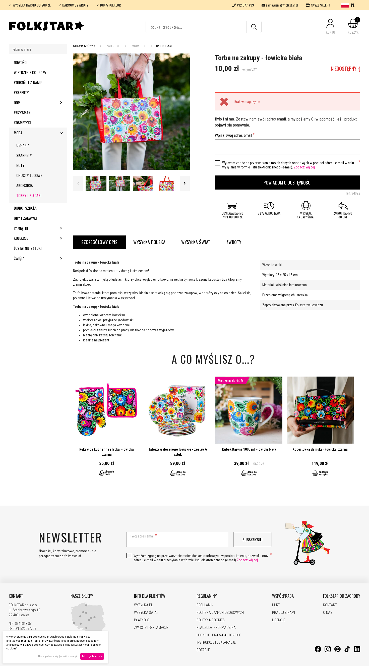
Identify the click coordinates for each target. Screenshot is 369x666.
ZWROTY (233, 242)
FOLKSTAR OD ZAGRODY (341, 595)
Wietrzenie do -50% (30, 72)
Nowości (20, 62)
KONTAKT (16, 595)
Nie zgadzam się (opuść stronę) (57, 656)
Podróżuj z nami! (27, 82)
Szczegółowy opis (99, 242)
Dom (30, 102)
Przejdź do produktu (106, 429)
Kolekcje (34, 238)
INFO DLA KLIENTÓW (149, 595)
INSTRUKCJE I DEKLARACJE (216, 642)
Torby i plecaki (28, 195)
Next (185, 183)
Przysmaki (22, 112)
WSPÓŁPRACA (283, 595)
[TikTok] (347, 651)
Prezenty (21, 92)
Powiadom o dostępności (288, 182)
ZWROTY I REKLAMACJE (151, 628)
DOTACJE (203, 650)
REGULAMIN (205, 605)
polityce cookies (33, 644)
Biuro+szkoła (25, 208)
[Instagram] (328, 651)
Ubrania (23, 145)
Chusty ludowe (29, 175)
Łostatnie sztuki (28, 248)
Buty (20, 165)
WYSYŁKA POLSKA (149, 242)
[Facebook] (318, 651)
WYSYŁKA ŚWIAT (196, 242)
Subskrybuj (252, 539)
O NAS (327, 613)
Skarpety (24, 155)
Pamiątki (34, 228)
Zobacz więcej (304, 167)
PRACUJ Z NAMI (283, 613)
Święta (33, 258)
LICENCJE (278, 620)
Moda (31, 132)
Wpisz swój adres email (233, 135)
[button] (330, 26)
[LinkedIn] (357, 651)
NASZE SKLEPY (320, 5)
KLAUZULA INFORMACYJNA (216, 628)
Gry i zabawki (25, 218)
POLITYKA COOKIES (211, 620)
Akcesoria (24, 185)
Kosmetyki (22, 122)
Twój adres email (142, 536)
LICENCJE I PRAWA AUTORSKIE (219, 635)
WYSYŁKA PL (143, 605)
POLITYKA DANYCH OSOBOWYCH (220, 613)
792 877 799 (245, 5)
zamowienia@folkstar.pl (281, 5)
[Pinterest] (337, 651)
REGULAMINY (207, 595)
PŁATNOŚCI (142, 620)
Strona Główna (84, 45)
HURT (276, 605)
